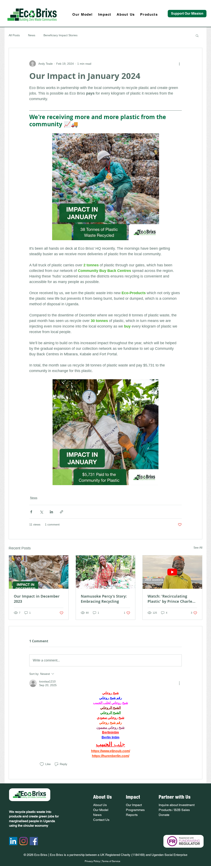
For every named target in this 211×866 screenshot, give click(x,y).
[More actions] (179, 63)
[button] (197, 35)
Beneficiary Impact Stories (60, 35)
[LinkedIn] (13, 841)
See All (197, 547)
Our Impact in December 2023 (37, 599)
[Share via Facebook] (31, 512)
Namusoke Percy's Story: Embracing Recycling (104, 599)
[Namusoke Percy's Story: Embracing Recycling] (105, 572)
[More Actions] (179, 683)
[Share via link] (61, 512)
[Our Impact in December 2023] (38, 572)
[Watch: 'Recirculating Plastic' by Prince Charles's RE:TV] (172, 572)
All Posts (14, 35)
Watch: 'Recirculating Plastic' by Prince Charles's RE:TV (172, 599)
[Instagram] (23, 841)
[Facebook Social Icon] (34, 841)
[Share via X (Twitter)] (41, 512)
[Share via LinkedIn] (51, 512)
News (31, 35)
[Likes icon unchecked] (42, 764)
